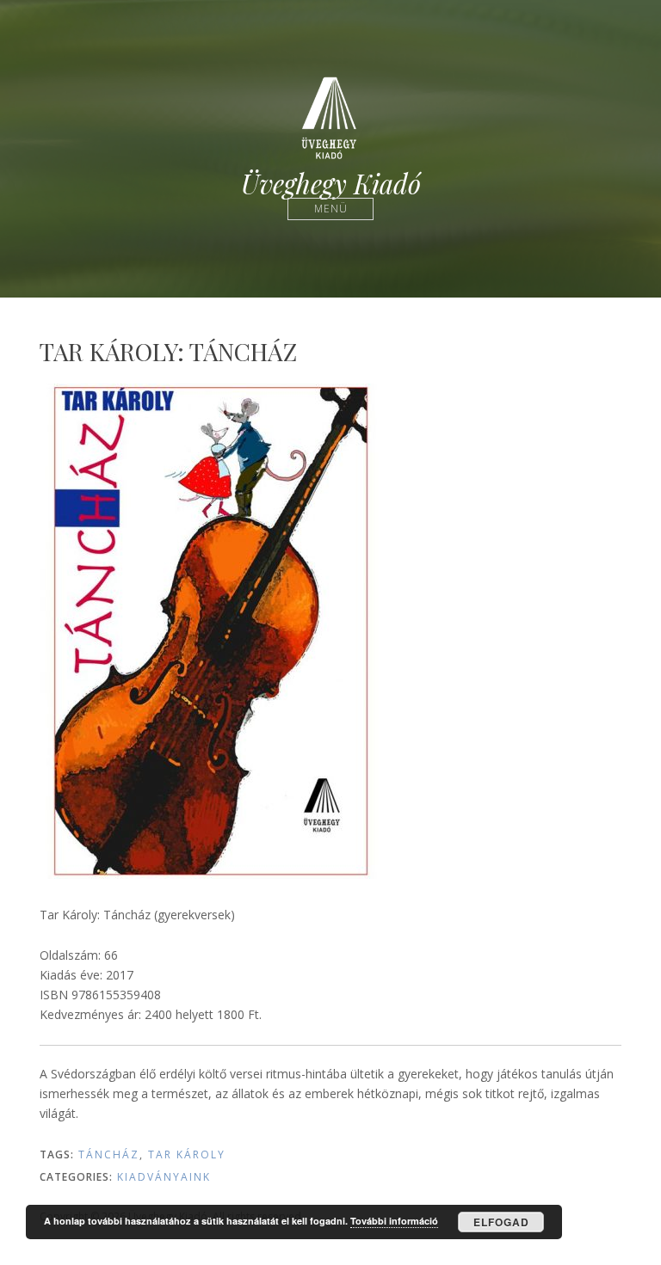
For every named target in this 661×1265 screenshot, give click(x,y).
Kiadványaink (164, 1177)
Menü (331, 208)
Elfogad (501, 1222)
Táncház (108, 1154)
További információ (394, 1220)
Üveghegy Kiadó (331, 183)
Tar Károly (186, 1154)
